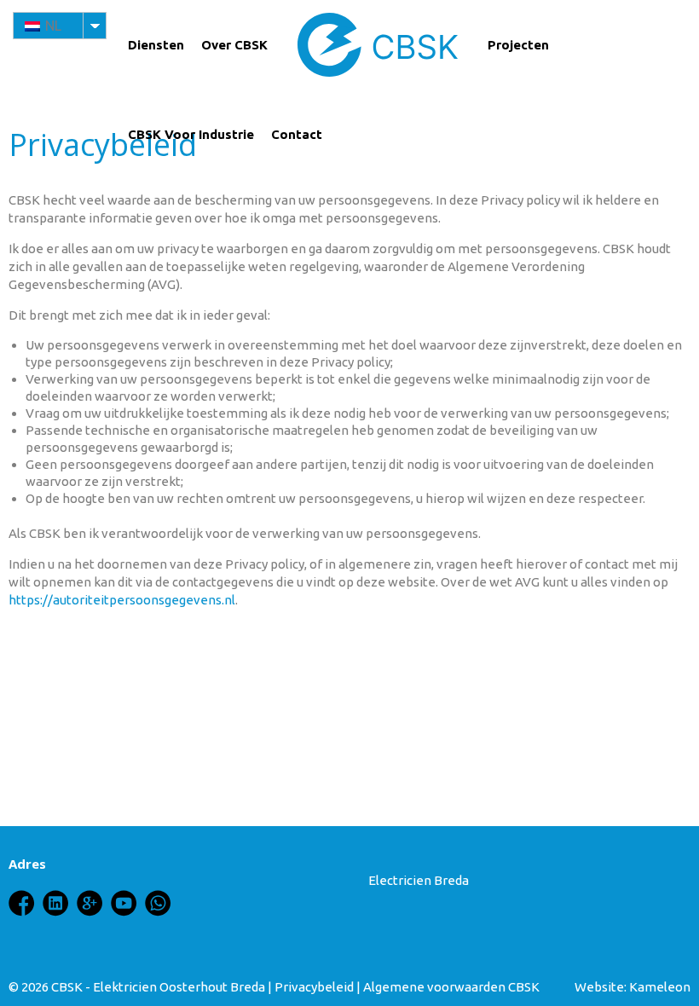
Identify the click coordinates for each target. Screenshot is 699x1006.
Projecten (518, 45)
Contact (296, 134)
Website (599, 987)
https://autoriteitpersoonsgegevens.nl (122, 600)
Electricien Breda (418, 880)
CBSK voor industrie (191, 134)
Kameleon (659, 987)
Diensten (156, 45)
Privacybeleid (314, 987)
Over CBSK (234, 45)
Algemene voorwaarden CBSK (451, 987)
